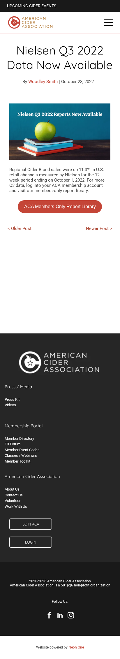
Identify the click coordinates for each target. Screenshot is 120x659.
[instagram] (70, 616)
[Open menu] (108, 22)
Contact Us (14, 495)
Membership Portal (24, 425)
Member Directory (19, 438)
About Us (12, 489)
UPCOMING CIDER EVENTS (31, 5)
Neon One (76, 647)
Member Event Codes (22, 450)
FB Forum (12, 444)
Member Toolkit (17, 461)
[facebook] (49, 616)
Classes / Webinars (21, 455)
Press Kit (12, 399)
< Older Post (19, 228)
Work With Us (16, 506)
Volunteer (12, 500)
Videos (10, 405)
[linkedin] (60, 616)
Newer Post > (99, 228)
